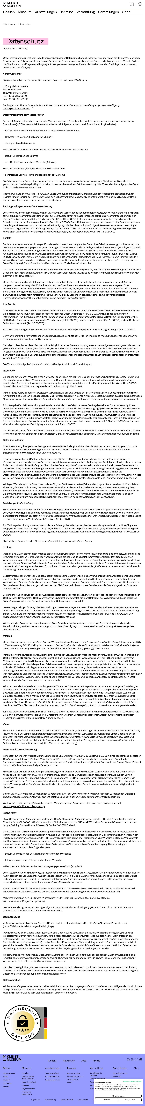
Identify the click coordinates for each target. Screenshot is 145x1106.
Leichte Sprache (131, 4)
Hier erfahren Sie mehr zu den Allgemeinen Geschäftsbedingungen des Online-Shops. (47, 541)
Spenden (25, 1073)
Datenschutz (83, 1100)
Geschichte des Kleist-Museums (28, 1077)
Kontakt (52, 1060)
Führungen (7, 1083)
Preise (5, 1076)
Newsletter (69, 1060)
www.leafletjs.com (56, 961)
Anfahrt (6, 1086)
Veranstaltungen (73, 1073)
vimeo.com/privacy (71, 733)
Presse (96, 1060)
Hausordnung (50, 1100)
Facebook (132, 1060)
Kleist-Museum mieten (72, 1081)
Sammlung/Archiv (120, 1073)
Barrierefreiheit (67, 1100)
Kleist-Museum (9, 24)
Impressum (35, 1100)
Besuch (9, 12)
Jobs (83, 1060)
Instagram (128, 1060)
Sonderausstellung (52, 1076)
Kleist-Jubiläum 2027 (75, 1076)
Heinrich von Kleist (29, 1082)
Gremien (25, 1085)
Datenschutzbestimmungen (132, 1081)
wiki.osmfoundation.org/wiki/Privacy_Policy (87, 957)
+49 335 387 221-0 (17, 95)
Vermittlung (86, 12)
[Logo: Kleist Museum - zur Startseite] (13, 5)
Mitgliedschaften (28, 1089)
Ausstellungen (46, 12)
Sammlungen (108, 12)
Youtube (136, 1060)
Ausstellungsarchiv (52, 1080)
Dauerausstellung (52, 1073)
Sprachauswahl (140, 4)
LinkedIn (140, 1060)
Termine (66, 12)
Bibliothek (117, 1076)
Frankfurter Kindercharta (27, 1093)
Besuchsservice (9, 1073)
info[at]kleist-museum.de (16, 108)
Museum (25, 12)
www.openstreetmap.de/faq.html (41, 957)
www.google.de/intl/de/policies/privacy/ (24, 806)
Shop (126, 12)
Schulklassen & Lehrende (96, 1074)
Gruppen (6, 1080)
